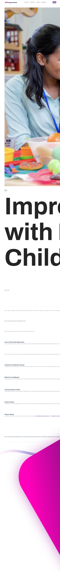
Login (54, 2)
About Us (38, 2)
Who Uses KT (32, 2)
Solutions (26, 2)
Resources (44, 2)
